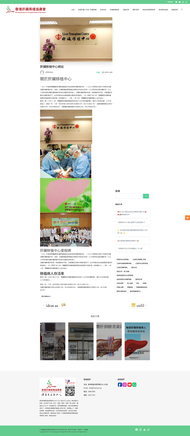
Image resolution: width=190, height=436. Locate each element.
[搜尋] (146, 196)
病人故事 (130, 283)
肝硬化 (145, 283)
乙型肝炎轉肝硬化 (122, 267)
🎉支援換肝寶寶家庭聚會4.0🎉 (128, 241)
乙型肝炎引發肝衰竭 (141, 263)
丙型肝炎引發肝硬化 (123, 259)
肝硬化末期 (120, 287)
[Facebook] (176, 2)
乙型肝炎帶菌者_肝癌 (139, 259)
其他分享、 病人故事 (123, 271)
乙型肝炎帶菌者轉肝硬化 (124, 263)
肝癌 (137, 283)
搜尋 (117, 191)
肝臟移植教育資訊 (141, 287)
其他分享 (134, 267)
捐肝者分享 (138, 279)
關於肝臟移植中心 (46, 296)
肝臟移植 (130, 287)
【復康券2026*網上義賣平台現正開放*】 (131, 222)
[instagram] (183, 2)
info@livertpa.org (95, 388)
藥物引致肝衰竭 (121, 291)
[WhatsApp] (186, 2)
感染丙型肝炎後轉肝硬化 (124, 279)
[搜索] (182, 9)
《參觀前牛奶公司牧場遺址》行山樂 (129, 248)
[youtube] (179, 2)
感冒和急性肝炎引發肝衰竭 (125, 275)
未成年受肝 (120, 283)
